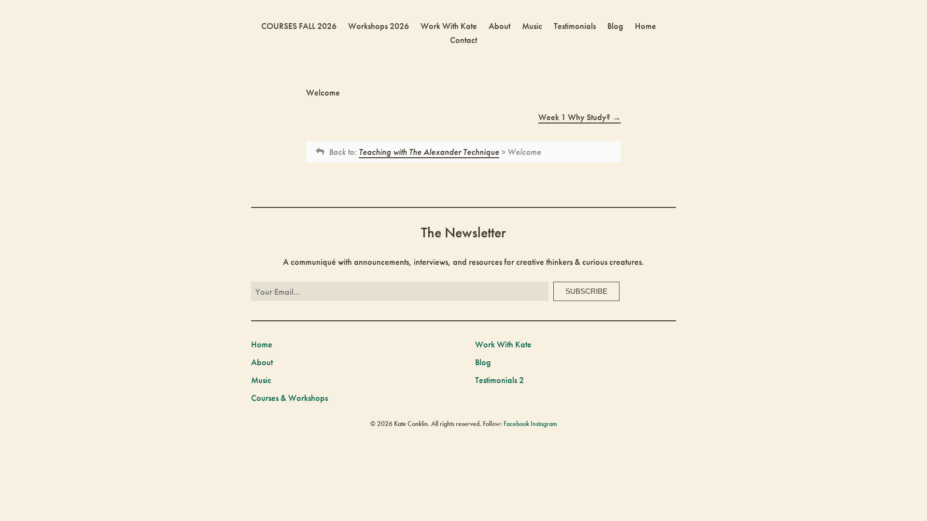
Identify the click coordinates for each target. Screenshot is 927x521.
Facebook (516, 423)
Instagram (544, 423)
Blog (615, 25)
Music (532, 25)
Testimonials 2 (499, 379)
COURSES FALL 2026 (299, 25)
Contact (463, 39)
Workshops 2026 (378, 25)
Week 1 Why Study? (575, 117)
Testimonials (575, 25)
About (499, 25)
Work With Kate (449, 25)
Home (645, 25)
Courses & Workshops (289, 397)
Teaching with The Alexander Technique (429, 151)
